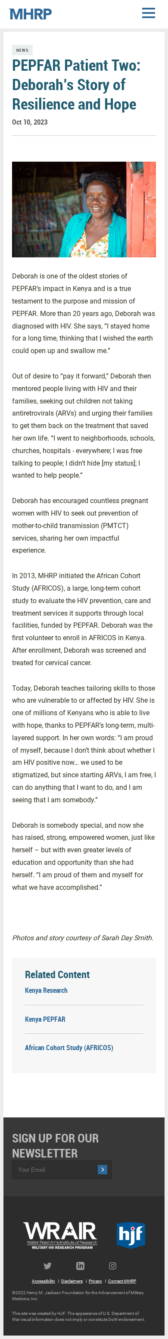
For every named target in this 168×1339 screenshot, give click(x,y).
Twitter (51, 1266)
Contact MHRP (122, 1281)
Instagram (116, 1266)
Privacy (95, 1281)
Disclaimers (72, 1281)
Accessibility (43, 1281)
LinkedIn (84, 1266)
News (22, 50)
